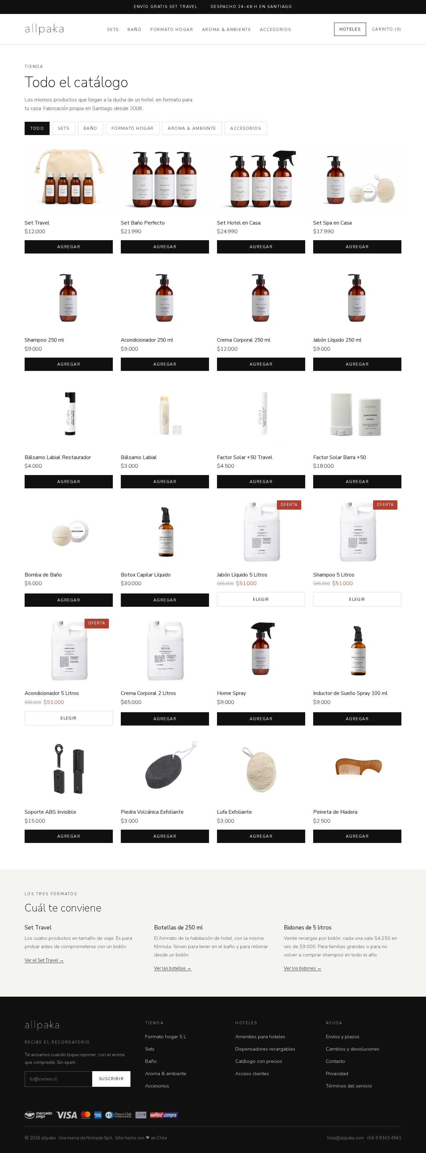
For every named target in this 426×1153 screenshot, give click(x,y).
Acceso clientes (252, 1073)
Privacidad (337, 1073)
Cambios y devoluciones (352, 1049)
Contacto (335, 1061)
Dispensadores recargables (265, 1049)
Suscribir (111, 1078)
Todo (37, 128)
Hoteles (350, 29)
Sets (113, 29)
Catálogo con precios (258, 1061)
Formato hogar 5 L (165, 1036)
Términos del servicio (349, 1085)
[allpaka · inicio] (44, 29)
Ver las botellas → (172, 968)
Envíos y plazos (342, 1036)
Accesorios (275, 29)
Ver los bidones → (302, 968)
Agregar (68, 246)
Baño (134, 29)
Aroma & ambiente (226, 29)
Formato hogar (171, 29)
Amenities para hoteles (260, 1036)
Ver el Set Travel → (44, 960)
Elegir (261, 599)
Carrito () (387, 29)
